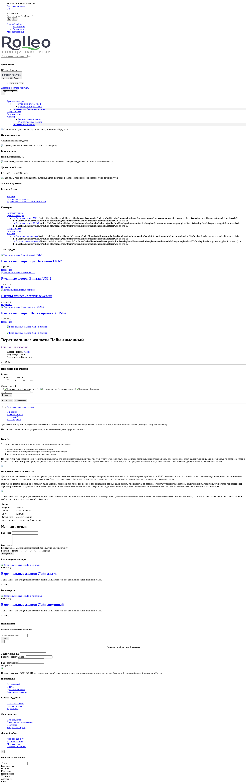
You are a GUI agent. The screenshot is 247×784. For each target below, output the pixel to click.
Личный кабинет (15, 739)
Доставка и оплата (16, 6)
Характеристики (15, 414)
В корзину (6, 395)
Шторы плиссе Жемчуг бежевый (26, 296)
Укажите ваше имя (10, 654)
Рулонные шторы (15, 215)
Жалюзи (11, 196)
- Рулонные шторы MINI (25, 218)
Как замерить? (14, 419)
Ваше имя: (6, 533)
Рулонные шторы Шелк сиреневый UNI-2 (33, 313)
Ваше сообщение (9, 663)
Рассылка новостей (16, 746)
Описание (12, 412)
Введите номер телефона (13, 657)
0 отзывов (6, 347)
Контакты (24, 88)
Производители (14, 719)
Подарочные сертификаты (20, 722)
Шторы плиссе (14, 111)
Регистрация (19, 26)
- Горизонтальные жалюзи (26, 241)
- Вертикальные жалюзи (25, 236)
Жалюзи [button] (11, 117)
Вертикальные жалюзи (29, 119)
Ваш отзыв (6, 545)
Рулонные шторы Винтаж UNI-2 (26, 278)
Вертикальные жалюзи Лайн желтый (30, 573)
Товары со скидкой (16, 727)
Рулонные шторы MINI (29, 104)
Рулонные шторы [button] (15, 101)
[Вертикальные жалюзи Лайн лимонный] (27, 326)
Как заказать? (13, 684)
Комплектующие (15, 213)
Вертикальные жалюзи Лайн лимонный (26, 201)
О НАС (10, 687)
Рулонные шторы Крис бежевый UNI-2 (31, 261)
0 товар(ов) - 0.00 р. (11, 76)
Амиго (27, 352)
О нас (9, 8)
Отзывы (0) (12, 417)
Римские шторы (14, 114)
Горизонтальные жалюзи (30, 122)
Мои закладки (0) (15, 32)
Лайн (9, 407)
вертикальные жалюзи (24, 407)
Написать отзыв (20, 347)
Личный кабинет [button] (15, 24)
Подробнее (6, 270)
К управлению (29, 389)
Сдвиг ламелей (8, 386)
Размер (4, 374)
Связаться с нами (15, 703)
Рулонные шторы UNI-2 (30, 106)
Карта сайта (12, 708)
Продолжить (7, 554)
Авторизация (19, 29)
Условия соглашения (17, 692)
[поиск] (29, 56)
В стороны (94, 389)
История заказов (15, 741)
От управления (65, 389)
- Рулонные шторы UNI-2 (26, 223)
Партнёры (12, 725)
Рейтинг (5, 551)
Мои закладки (14, 744)
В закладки (7, 400)
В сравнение (20, 400)
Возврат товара (14, 706)
